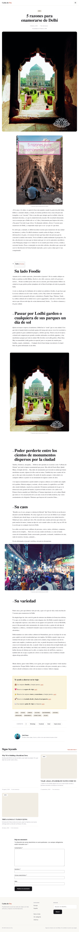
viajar (46, 715)
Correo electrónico (21, 875)
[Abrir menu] (75, 2)
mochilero (19, 715)
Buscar (58, 912)
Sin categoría (37, 917)
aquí (42, 684)
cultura (37, 712)
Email (49, 724)
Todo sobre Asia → (72, 749)
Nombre (18, 869)
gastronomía (46, 712)
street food (37, 715)
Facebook (41, 724)
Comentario (19, 848)
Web (16, 881)
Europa (35, 905)
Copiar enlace (57, 724)
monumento (27, 715)
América (36, 919)
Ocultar (22, 264)
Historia (55, 712)
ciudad (23, 712)
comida (30, 712)
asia (17, 712)
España (36, 908)
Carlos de (7, 2)
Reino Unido (37, 914)
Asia (39, 10)
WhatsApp (32, 724)
